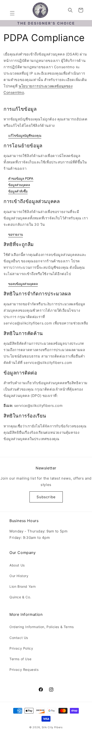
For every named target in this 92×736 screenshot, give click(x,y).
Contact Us (18, 638)
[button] (12, 13)
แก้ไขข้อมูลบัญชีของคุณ (24, 135)
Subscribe (46, 497)
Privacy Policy (21, 648)
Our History (19, 576)
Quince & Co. (20, 597)
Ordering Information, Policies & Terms (41, 627)
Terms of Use (20, 659)
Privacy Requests (24, 670)
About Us (17, 565)
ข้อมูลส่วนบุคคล (19, 185)
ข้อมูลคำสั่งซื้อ (18, 191)
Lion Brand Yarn (22, 586)
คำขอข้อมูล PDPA (20, 178)
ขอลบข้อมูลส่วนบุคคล (23, 284)
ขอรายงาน (15, 234)
